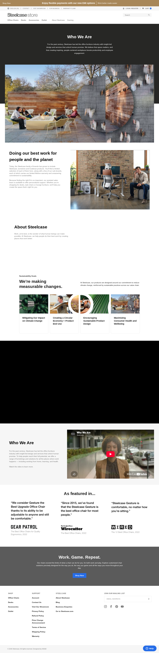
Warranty (35, 636)
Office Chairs (13, 598)
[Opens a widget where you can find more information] (150, 649)
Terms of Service (39, 627)
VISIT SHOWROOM (39, 8)
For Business (54, 8)
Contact (26, 8)
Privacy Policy (38, 611)
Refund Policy (38, 616)
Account (35, 598)
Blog (58, 602)
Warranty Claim (69, 8)
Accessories (13, 607)
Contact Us (36, 602)
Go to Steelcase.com (64, 611)
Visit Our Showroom (40, 607)
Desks (10, 602)
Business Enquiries (64, 607)
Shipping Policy (38, 632)
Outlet (10, 611)
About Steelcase (63, 598)
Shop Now (79, 575)
